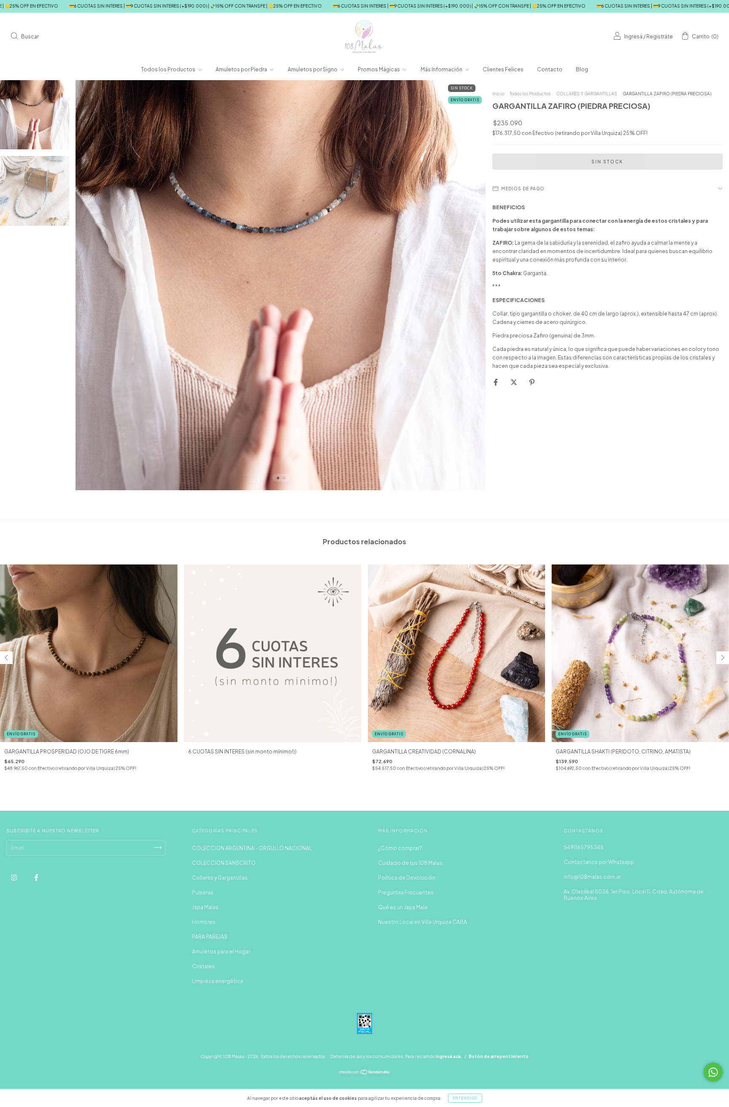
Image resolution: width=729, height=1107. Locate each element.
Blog (582, 69)
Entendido (465, 1098)
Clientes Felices (503, 69)
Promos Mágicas (379, 69)
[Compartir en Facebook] (496, 382)
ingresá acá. (448, 1056)
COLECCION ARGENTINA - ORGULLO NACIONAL (252, 848)
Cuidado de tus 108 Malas (410, 863)
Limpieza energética (217, 981)
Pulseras (202, 892)
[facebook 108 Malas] (36, 877)
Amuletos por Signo (313, 69)
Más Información (442, 69)
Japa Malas (205, 907)
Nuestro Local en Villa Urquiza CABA (422, 922)
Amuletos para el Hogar (221, 951)
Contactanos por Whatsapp (599, 862)
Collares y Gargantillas (220, 878)
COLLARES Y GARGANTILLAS (586, 93)
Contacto (549, 69)
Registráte (659, 36)
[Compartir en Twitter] (514, 382)
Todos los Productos (168, 69)
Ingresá (633, 36)
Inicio (498, 93)
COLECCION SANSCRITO (224, 863)
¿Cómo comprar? (400, 848)
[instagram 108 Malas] (14, 877)
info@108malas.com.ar (592, 877)
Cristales (203, 966)
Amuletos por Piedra (242, 69)
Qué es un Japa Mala (402, 907)
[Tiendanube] (364, 1073)
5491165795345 (584, 847)
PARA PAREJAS (209, 937)
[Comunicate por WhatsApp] (713, 1072)
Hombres (204, 922)
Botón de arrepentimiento (499, 1056)
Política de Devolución (406, 878)
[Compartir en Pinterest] (532, 382)
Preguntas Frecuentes (406, 892)
